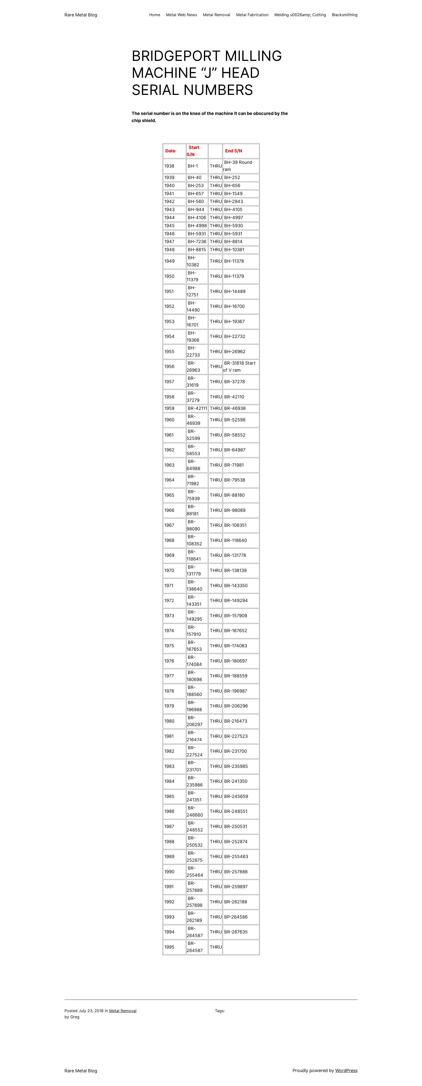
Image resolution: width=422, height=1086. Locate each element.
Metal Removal (123, 1010)
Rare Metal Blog (80, 14)
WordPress (346, 1070)
